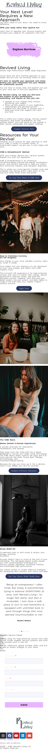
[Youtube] (16, 735)
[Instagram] (3, 735)
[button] (2, 604)
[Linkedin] (23, 735)
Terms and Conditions (10, 743)
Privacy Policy (6, 739)
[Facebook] (10, 735)
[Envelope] (29, 735)
